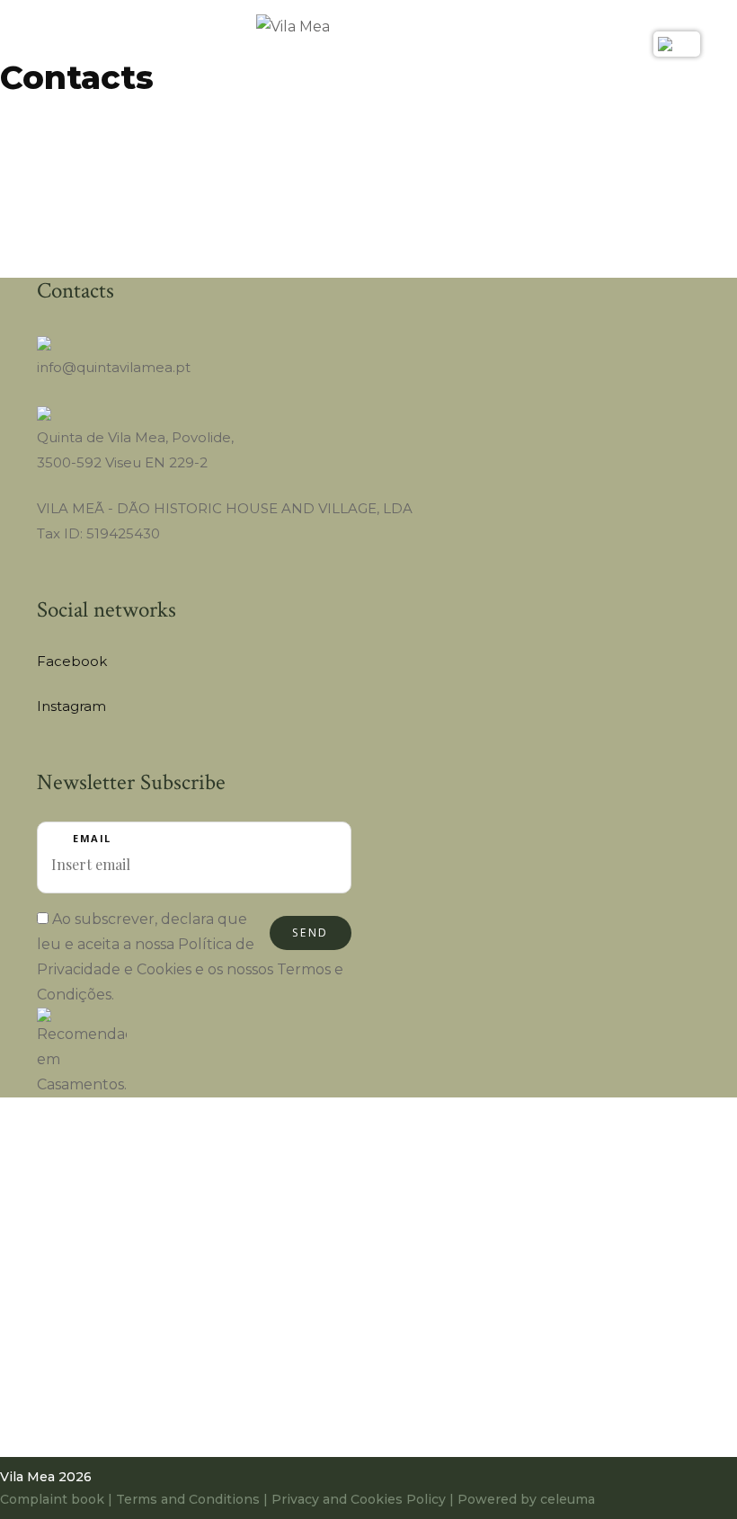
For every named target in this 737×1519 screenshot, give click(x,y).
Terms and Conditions (188, 1499)
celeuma (567, 1499)
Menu (51, 37)
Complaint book (54, 1499)
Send (310, 932)
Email (92, 838)
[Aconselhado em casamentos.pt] (82, 1052)
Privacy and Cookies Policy (358, 1499)
